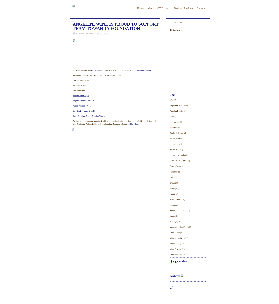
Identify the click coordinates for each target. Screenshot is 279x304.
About (150, 8)
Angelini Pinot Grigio (81, 96)
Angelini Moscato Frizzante (83, 101)
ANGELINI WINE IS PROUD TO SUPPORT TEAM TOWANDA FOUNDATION (116, 26)
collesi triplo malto (177, 155)
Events (173, 35)
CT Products (164, 8)
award (172, 117)
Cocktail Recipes (177, 133)
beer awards (175, 122)
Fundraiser (175, 41)
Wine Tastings (176, 255)
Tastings (174, 68)
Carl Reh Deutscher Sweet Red (85, 111)
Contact (201, 8)
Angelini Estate (176, 111)
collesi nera (175, 144)
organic (173, 183)
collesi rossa (175, 150)
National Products (183, 8)
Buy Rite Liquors (97, 70)
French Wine (175, 166)
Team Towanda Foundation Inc (144, 70)
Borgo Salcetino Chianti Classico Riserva (89, 116)
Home (140, 8)
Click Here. (134, 124)
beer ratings (175, 128)
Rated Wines (175, 199)
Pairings (173, 188)
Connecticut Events (178, 161)
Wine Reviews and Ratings (184, 79)
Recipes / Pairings (179, 57)
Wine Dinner (175, 232)
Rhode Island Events (179, 210)
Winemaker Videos (180, 85)
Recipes (173, 205)
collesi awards (176, 139)
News (173, 46)
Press (173, 52)
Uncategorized (177, 74)
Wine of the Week (177, 238)
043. (172, 100)
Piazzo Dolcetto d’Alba (82, 106)
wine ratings (175, 244)
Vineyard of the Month (179, 227)
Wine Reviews (176, 249)
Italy (172, 177)
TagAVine (175, 63)
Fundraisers (175, 172)
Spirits (172, 216)
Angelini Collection (178, 105)
